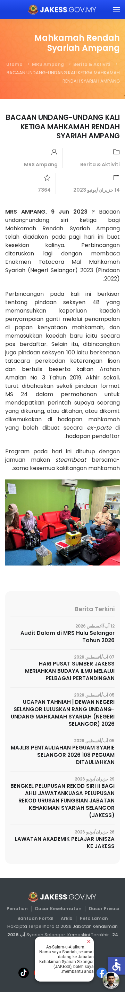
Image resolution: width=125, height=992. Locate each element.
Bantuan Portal (35, 918)
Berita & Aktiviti (91, 64)
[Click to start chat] (111, 980)
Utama (14, 64)
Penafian (17, 909)
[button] (116, 9)
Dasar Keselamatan (58, 909)
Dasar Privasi (104, 909)
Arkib (67, 918)
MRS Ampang (48, 64)
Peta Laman (94, 918)
